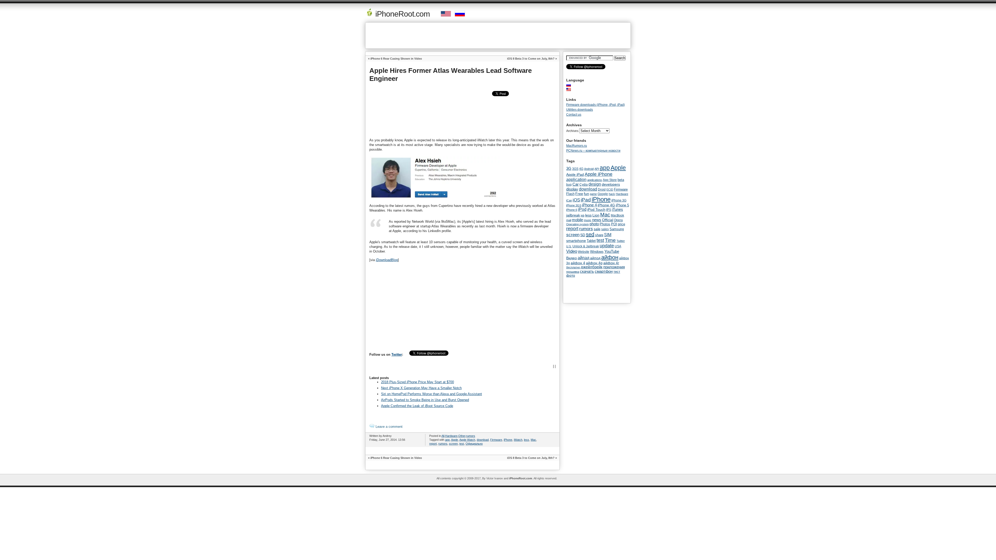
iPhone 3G (618, 200)
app (447, 439)
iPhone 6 (571, 209)
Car (575, 184)
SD (582, 235)
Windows (597, 252)
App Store (610, 180)
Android (589, 168)
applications (594, 179)
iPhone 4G (606, 205)
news (596, 220)
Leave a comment (389, 427)
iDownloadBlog (387, 260)
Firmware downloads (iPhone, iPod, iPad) (595, 105)
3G (568, 168)
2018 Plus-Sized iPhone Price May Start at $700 (417, 382)
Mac (533, 439)
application (576, 179)
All (442, 435)
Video (571, 251)
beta (621, 180)
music (587, 220)
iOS (576, 199)
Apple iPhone (598, 174)
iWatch (518, 439)
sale (597, 229)
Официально (474, 443)
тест (616, 272)
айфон (609, 257)
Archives (572, 131)
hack (612, 193)
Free (579, 194)
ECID (609, 189)
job (582, 215)
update (607, 245)
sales (605, 229)
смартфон (604, 271)
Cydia (583, 184)
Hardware (451, 435)
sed (590, 234)
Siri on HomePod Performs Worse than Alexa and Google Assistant (431, 394)
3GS (575, 168)
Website (583, 252)
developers (611, 184)
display (572, 189)
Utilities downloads (579, 109)
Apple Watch (467, 439)
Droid (602, 189)
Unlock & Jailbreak (585, 246)
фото (570, 275)
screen (453, 443)
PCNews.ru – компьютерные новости (593, 150)
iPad (586, 199)
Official (607, 220)
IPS (608, 210)
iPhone (508, 439)
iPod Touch (596, 209)
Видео (571, 258)
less (526, 439)
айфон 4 (578, 263)
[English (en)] (571, 89)
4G (581, 168)
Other (461, 435)
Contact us (573, 114)
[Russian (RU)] (571, 85)
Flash (570, 194)
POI (614, 224)
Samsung (617, 229)
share (599, 235)
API (596, 168)
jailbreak (573, 215)
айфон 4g (594, 263)
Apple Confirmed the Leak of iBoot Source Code (417, 406)
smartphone (576, 241)
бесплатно (573, 267)
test (461, 443)
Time (610, 240)
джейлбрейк (592, 267)
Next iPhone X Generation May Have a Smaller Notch (421, 388)
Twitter (396, 354)
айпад (583, 257)
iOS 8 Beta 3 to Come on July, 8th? (531, 58)
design (595, 184)
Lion (595, 215)
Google (603, 194)
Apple (454, 439)
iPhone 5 (622, 205)
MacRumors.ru (576, 146)
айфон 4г (611, 263)
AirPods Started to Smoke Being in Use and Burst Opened (425, 400)
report (433, 443)
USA (618, 246)
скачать (587, 271)
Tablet (591, 241)
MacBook (617, 215)
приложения (614, 267)
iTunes (617, 209)
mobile (577, 220)
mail (568, 220)
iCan (569, 200)
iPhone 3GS (573, 205)
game (593, 193)
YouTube (611, 251)
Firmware (496, 439)
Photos (605, 224)
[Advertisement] (498, 35)
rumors (470, 435)
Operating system (577, 224)
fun (586, 194)
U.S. (569, 246)
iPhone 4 (589, 205)
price (621, 224)
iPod (582, 209)
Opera (618, 220)
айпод (595, 258)
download (483, 439)
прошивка (572, 271)
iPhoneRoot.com (402, 14)
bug (569, 184)
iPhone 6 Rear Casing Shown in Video (396, 58)
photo (594, 224)
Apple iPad (575, 174)
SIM (607, 235)
